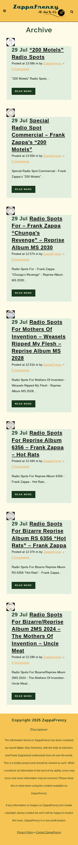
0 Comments (20, 69)
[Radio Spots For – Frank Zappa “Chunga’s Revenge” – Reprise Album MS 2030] (14, 211)
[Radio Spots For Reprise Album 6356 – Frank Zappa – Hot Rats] (14, 425)
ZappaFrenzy (52, 63)
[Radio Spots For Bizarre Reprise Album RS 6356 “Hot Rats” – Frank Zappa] (14, 516)
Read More (23, 91)
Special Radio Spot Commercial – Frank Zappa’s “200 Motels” (38, 135)
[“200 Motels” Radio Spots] (14, 42)
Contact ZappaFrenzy (48, 832)
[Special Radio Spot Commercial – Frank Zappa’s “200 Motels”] (14, 113)
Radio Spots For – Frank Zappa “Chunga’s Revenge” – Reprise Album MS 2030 (38, 233)
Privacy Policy (25, 832)
